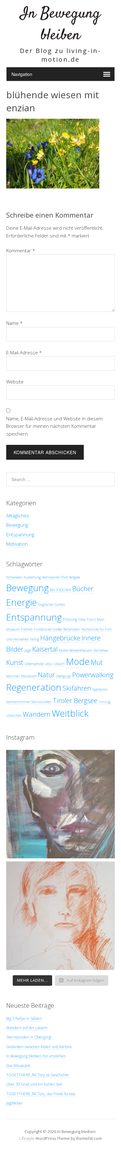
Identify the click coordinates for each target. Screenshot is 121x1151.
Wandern (37, 714)
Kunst (14, 662)
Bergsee (74, 577)
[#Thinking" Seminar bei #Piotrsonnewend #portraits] (60, 915)
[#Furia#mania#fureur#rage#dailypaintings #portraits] (60, 804)
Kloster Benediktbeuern (76, 650)
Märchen (13, 676)
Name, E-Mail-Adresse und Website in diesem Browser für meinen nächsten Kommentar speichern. (54, 426)
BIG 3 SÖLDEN (60, 590)
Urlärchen (13, 715)
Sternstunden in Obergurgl (29, 1037)
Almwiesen (14, 577)
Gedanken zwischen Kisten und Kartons (39, 1046)
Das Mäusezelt (18, 1065)
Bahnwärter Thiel (55, 577)
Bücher (82, 588)
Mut (97, 662)
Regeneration (33, 687)
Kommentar (20, 250)
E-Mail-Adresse (24, 352)
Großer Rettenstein (66, 629)
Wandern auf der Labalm (26, 1027)
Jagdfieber (14, 1103)
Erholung (70, 619)
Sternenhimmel (18, 702)
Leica (48, 664)
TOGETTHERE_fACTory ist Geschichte (37, 1075)
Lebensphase (34, 664)
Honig (34, 639)
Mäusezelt (29, 676)
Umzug (104, 702)
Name (14, 323)
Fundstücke (42, 629)
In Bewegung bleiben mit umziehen (36, 1056)
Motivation (17, 544)
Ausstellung (32, 577)
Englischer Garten (51, 604)
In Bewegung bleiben (60, 24)
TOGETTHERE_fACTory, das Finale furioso (40, 1093)
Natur (46, 674)
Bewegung (17, 525)
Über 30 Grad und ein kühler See (34, 1084)
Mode (78, 661)
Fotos (82, 619)
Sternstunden (41, 702)
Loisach (59, 664)
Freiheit (27, 629)
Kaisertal (45, 648)
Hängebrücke (60, 637)
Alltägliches (17, 515)
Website (15, 382)
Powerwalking (93, 674)
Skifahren (77, 688)
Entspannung (20, 534)
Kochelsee (101, 650)
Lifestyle (26, 1138)
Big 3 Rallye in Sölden (24, 1018)
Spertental (100, 689)
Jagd (28, 650)
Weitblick (70, 713)
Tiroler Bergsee (75, 700)
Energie (21, 602)
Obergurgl (63, 676)
